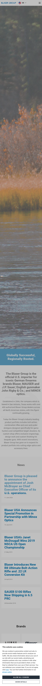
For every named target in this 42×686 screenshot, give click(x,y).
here (7, 670)
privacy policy (7, 672)
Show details (21, 682)
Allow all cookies (21, 677)
